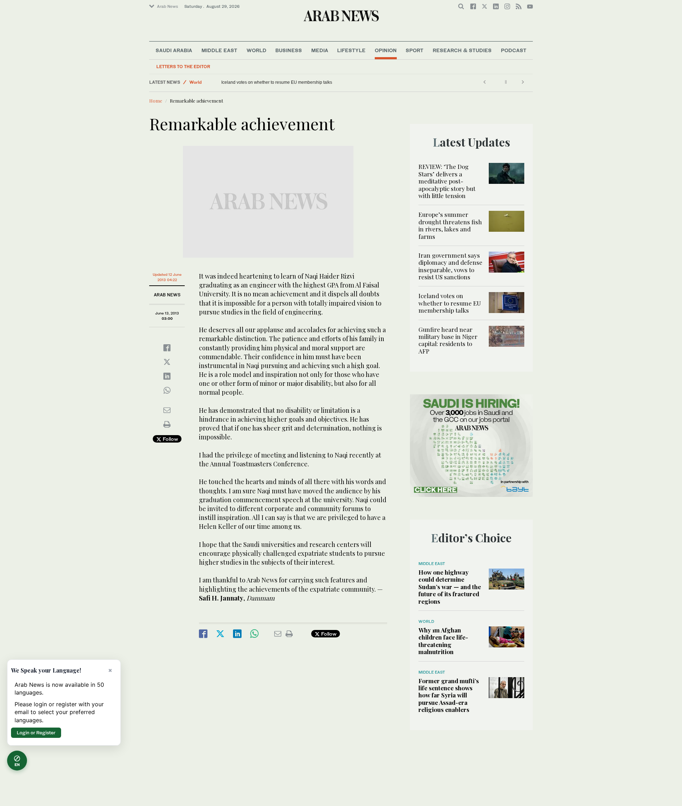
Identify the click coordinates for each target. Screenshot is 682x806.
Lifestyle (351, 50)
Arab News (167, 6)
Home (155, 101)
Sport (414, 50)
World (256, 50)
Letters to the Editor (183, 66)
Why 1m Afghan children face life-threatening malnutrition (443, 641)
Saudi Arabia (174, 50)
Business (288, 50)
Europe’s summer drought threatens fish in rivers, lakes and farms (450, 225)
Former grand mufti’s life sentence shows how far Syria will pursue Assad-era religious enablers (448, 695)
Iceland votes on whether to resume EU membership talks (276, 82)
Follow (169, 439)
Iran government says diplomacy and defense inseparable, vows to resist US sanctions (450, 266)
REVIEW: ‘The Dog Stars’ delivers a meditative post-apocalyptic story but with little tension (446, 181)
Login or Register (36, 732)
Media (319, 50)
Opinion (386, 50)
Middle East (219, 50)
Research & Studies (462, 50)
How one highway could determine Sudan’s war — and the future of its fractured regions (449, 586)
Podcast (513, 50)
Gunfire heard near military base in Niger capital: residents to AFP (447, 340)
